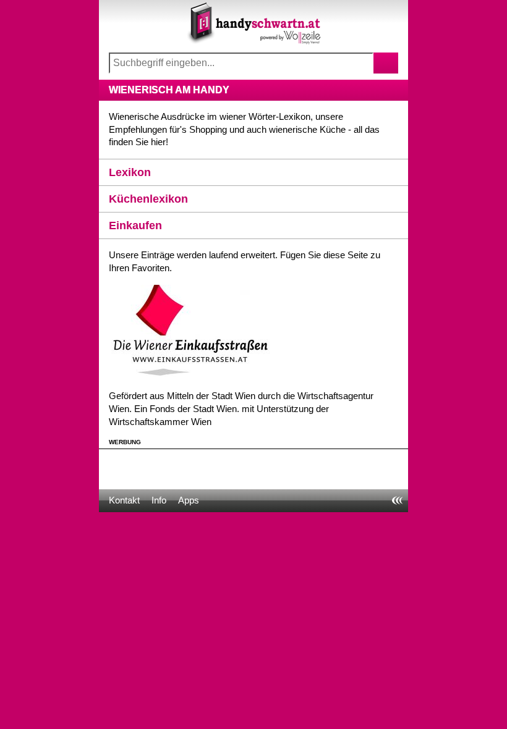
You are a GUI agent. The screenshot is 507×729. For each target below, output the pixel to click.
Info (158, 500)
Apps (188, 500)
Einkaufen (135, 225)
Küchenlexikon (148, 199)
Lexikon (130, 172)
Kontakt (124, 500)
